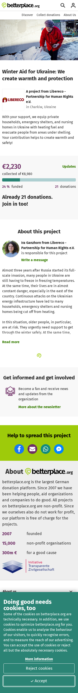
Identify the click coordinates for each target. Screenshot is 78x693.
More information (39, 659)
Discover (27, 15)
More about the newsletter (39, 407)
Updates (69, 166)
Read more (11, 342)
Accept (41, 680)
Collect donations (48, 15)
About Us (70, 15)
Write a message (34, 260)
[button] (19, 449)
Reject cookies (39, 668)
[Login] (73, 5)
